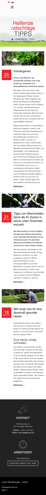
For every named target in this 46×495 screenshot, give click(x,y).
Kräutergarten (22, 71)
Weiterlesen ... (19, 186)
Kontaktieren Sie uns (23, 463)
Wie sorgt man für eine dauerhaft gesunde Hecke (28, 312)
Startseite (21, 39)
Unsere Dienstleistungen (11, 482)
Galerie (25, 482)
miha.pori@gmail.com (26, 432)
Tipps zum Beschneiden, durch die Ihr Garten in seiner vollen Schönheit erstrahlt (29, 218)
